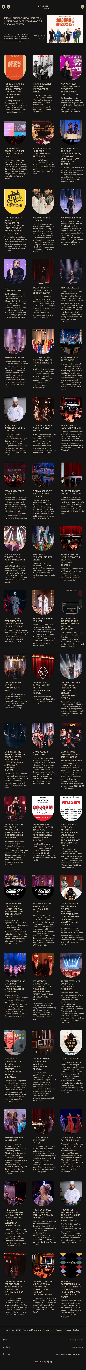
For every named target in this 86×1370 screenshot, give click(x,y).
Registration (3, 7)
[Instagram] (51, 1362)
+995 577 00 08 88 (77, 1347)
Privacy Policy (48, 1330)
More (35, 36)
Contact (76, 1330)
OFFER (18, 1330)
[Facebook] (48, 1362)
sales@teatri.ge (76, 1340)
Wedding (59, 1330)
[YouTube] (45, 1362)
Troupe (68, 1330)
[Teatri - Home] (43, 7)
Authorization (8, 7)
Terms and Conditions (32, 1330)
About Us (10, 1330)
